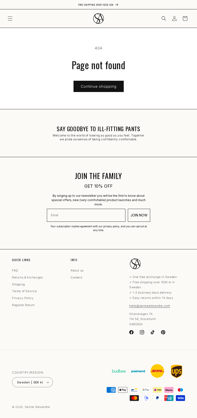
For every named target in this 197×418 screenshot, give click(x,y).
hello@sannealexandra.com (149, 305)
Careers (76, 277)
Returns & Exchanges (27, 277)
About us (77, 271)
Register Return (23, 305)
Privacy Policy (22, 298)
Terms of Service (24, 291)
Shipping (18, 284)
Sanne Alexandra (37, 407)
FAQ (15, 271)
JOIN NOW (139, 215)
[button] (10, 18)
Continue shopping (99, 86)
